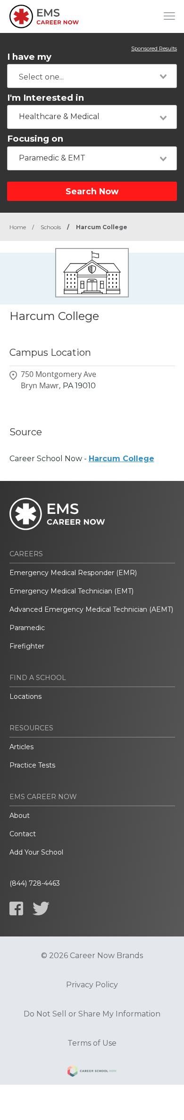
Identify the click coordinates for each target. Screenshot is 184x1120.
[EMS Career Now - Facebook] (16, 908)
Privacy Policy (92, 985)
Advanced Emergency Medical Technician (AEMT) (91, 609)
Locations (25, 696)
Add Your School (36, 852)
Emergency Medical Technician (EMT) (71, 591)
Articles (21, 747)
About (19, 815)
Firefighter (26, 646)
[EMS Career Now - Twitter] (41, 908)
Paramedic (27, 628)
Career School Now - (81, 458)
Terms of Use (92, 1043)
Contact (22, 834)
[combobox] (92, 76)
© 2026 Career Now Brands (92, 956)
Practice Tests (32, 765)
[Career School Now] (92, 1072)
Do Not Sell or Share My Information (92, 1014)
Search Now (92, 191)
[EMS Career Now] (44, 16)
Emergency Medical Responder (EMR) (73, 572)
